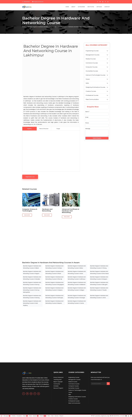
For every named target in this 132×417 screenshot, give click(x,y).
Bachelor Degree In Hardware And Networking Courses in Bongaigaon (55, 283)
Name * (87, 111)
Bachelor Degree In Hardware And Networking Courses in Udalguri (77, 289)
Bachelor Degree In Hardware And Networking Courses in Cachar (77, 302)
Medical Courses (91, 59)
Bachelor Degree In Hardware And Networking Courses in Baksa (77, 267)
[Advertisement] (51, 77)
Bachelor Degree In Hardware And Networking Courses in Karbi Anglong (32, 303)
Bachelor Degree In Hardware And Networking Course (42, 26)
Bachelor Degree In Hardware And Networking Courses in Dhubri (54, 272)
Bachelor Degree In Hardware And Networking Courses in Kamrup (32, 283)
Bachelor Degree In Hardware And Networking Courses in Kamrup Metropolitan (32, 290)
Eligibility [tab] (29, 128)
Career (88, 79)
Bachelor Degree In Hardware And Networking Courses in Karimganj (54, 296)
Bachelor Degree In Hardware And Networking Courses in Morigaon (99, 278)
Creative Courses (91, 91)
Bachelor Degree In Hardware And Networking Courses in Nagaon (32, 272)
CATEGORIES (81, 6)
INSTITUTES (90, 6)
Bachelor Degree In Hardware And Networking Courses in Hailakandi (77, 283)
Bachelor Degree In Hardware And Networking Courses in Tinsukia (99, 289)
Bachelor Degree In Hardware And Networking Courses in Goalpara (54, 289)
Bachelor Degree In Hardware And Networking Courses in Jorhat (99, 296)
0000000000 (26, 1)
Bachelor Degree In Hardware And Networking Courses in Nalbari (32, 267)
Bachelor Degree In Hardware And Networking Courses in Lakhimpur (77, 278)
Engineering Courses (92, 51)
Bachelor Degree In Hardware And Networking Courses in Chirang (99, 267)
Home (23, 26)
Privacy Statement (59, 377)
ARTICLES (99, 6)
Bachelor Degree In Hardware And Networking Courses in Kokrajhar (32, 278)
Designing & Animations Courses (95, 87)
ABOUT (73, 6)
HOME (67, 6)
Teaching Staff (58, 379)
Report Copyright (58, 381)
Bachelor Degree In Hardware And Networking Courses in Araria (77, 272)
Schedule (56, 386)
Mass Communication (92, 99)
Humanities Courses (92, 71)
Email (86, 117)
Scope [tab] (58, 128)
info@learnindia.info (38, 1)
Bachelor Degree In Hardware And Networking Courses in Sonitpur (54, 267)
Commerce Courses (92, 63)
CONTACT (107, 6)
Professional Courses (92, 95)
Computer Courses (91, 67)
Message (87, 128)
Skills (87, 83)
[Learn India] (26, 6)
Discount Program (58, 388)
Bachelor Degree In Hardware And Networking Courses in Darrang (32, 296)
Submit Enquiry (97, 138)
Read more (27, 215)
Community (57, 384)
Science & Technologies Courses (95, 75)
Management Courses (92, 55)
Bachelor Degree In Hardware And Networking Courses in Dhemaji (54, 278)
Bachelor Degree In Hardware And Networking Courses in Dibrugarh (99, 283)
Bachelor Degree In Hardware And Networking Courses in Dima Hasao (99, 272)
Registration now (30, 177)
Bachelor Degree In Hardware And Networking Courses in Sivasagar (77, 296)
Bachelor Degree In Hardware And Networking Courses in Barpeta (54, 302)
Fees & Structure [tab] (43, 128)
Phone (87, 123)
